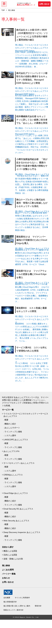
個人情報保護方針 (10, 602)
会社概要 (6, 598)
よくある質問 (8, 570)
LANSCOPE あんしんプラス (15, 439)
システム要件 (10, 435)
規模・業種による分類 (13, 559)
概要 (6, 420)
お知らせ (6, 578)
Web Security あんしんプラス (16, 521)
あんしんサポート (12, 428)
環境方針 (38, 606)
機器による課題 (10, 551)
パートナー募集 (9, 574)
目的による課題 (10, 555)
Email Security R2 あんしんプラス (18, 509)
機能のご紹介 (10, 424)
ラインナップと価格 (13, 432)
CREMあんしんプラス (13, 475)
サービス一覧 (8, 410)
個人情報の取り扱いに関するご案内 (16, 606)
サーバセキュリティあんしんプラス (19, 463)
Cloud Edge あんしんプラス (15, 493)
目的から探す (8, 547)
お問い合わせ (44, 4)
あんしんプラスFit (11, 451)
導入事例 (6, 565)
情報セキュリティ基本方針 (13, 610)
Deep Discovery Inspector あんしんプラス (21, 532)
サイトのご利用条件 (22, 598)
